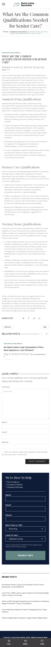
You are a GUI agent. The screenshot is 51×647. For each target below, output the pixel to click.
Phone (9, 515)
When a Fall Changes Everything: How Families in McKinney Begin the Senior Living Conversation (25, 602)
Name (5, 422)
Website (5, 442)
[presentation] (41, 334)
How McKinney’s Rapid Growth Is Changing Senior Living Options (24, 611)
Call (9, 644)
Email (4, 432)
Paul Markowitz (39, 354)
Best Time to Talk (14, 525)
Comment (6, 387)
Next (45, 327)
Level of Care (12, 535)
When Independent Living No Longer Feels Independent (24, 618)
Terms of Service (17, 547)
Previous (7, 327)
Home (5, 32)
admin (4, 70)
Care (42, 644)
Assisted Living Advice (18, 32)
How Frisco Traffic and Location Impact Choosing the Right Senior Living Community (25, 594)
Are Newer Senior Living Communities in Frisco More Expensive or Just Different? (23, 586)
